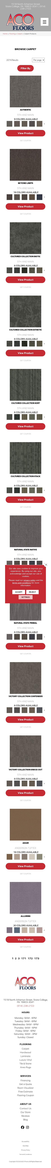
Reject (32, 592)
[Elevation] (24, 197)
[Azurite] (17, 930)
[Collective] (24, 270)
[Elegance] (32, 857)
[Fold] (24, 417)
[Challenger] (25, 678)
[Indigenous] (24, 563)
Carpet (19, 34)
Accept (18, 592)
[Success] (39, 710)
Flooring (12, 34)
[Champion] (17, 710)
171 (23, 958)
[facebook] (23, 1127)
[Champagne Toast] (17, 857)
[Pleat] (32, 417)
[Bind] (25, 385)
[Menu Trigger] (44, 22)
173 (36, 958)
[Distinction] (39, 270)
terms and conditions (21, 582)
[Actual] (25, 91)
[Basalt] (24, 930)
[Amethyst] (25, 898)
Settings (25, 597)
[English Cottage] (39, 857)
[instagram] (28, 1127)
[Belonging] (25, 531)
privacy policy (30, 580)
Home (5, 34)
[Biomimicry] (25, 238)
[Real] (39, 124)
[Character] (17, 270)
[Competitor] (24, 710)
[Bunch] (17, 417)
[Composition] (32, 270)
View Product (25, 133)
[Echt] (17, 124)
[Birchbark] (32, 930)
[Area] (25, 165)
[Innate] (32, 563)
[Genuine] (24, 124)
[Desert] (17, 197)
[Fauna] (32, 197)
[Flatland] (39, 197)
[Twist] (39, 417)
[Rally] (32, 710)
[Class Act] (24, 857)
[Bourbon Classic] (25, 824)
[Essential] (17, 563)
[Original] (39, 563)
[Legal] (32, 124)
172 (30, 958)
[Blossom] (39, 930)
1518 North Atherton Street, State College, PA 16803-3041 (25, 1001)
